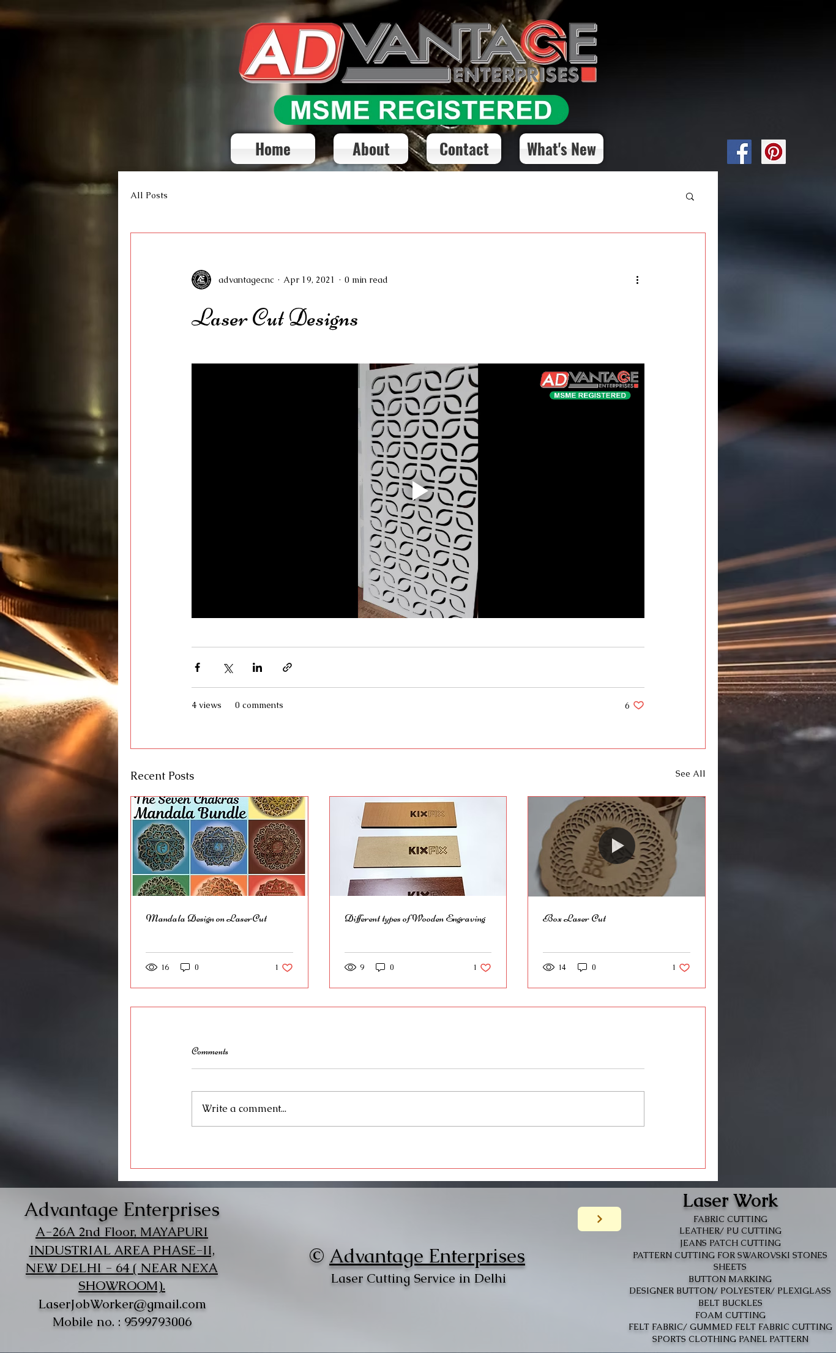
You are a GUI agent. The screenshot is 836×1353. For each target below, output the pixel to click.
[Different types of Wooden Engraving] (418, 846)
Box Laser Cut (574, 918)
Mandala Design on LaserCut (206, 918)
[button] (690, 196)
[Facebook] (739, 152)
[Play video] (418, 490)
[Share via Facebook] (197, 667)
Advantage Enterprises (427, 1255)
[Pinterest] (773, 152)
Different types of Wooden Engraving (415, 918)
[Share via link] (287, 667)
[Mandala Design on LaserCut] (219, 846)
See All (691, 773)
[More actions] (637, 279)
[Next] (599, 1219)
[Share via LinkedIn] (257, 667)
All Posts (149, 195)
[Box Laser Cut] (616, 846)
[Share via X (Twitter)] (227, 667)
